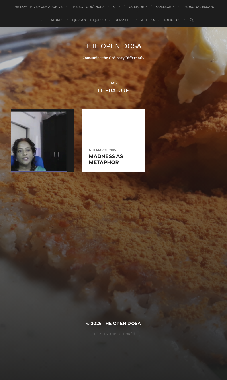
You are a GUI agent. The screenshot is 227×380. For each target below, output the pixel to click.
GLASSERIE (123, 20)
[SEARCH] (191, 20)
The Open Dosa (113, 46)
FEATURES (55, 20)
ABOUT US (171, 20)
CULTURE (136, 7)
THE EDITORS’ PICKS (87, 7)
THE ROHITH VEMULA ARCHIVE (38, 7)
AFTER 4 (148, 20)
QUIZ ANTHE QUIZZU (89, 20)
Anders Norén (122, 334)
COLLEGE (163, 7)
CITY (116, 7)
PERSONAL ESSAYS (198, 7)
